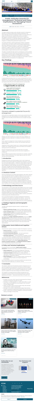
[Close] (33, 393)
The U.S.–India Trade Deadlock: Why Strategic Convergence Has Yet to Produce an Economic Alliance (8, 312)
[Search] (32, 1)
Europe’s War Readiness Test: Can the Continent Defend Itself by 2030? (8, 350)
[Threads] (19, 383)
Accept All (24, 399)
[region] (17, 397)
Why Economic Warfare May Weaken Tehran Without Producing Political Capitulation (25, 311)
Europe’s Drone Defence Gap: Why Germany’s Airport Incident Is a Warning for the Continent (25, 331)
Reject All (9, 399)
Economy (11, 15)
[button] (11, 1)
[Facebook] (21, 383)
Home (3, 15)
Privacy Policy (23, 396)
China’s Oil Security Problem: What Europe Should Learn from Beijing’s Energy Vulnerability (8, 331)
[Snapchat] (15, 383)
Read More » (3, 314)
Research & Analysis (7, 16)
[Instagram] (13, 383)
